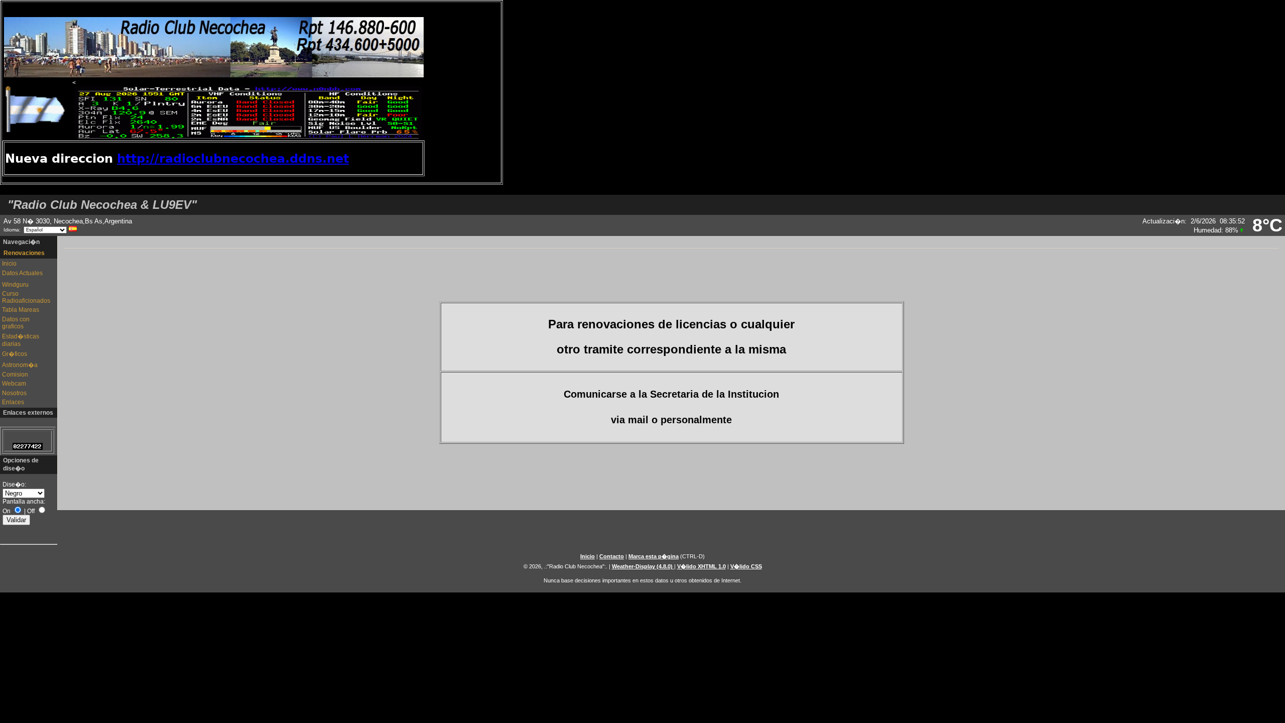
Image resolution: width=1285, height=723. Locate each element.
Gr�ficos (14, 353)
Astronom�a (20, 365)
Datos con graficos (16, 323)
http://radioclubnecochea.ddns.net (233, 159)
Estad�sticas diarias (20, 340)
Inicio (9, 263)
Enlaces (13, 402)
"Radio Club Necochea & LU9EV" (102, 204)
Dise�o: (14, 484)
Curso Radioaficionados (24, 297)
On (7, 511)
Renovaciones (24, 253)
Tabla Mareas (20, 309)
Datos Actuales (22, 273)
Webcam (14, 383)
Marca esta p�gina (653, 556)
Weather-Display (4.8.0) (643, 566)
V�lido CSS (746, 566)
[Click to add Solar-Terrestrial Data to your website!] (248, 137)
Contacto (611, 556)
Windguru (15, 284)
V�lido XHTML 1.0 (701, 566)
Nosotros (14, 393)
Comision (15, 374)
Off (31, 511)
